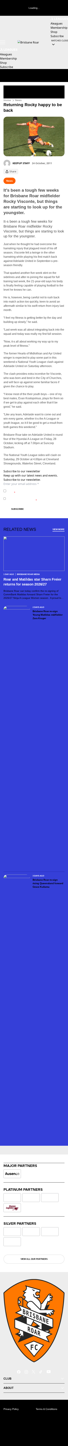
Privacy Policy (32, 489)
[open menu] (2, 42)
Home (7, 100)
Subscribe (17, 509)
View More (58, 529)
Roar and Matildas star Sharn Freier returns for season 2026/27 (32, 581)
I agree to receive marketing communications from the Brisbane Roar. (33, 498)
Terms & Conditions (46, 1409)
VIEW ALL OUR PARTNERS (34, 1259)
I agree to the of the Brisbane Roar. (32, 490)
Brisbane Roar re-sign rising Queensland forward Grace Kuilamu (48, 883)
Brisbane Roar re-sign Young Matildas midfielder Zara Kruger (48, 615)
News (18, 100)
